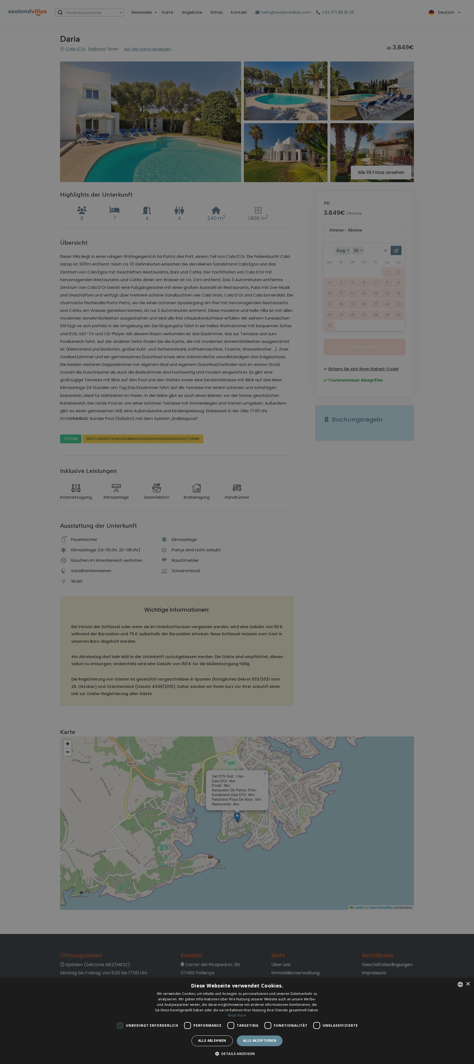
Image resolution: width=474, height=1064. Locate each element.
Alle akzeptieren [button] (259, 1040)
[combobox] (460, 984)
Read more (237, 1015)
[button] (237, 1054)
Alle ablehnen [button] (212, 1040)
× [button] (468, 984)
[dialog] (237, 1021)
